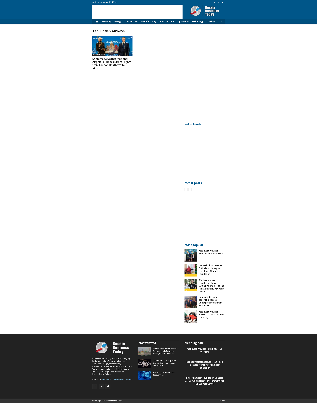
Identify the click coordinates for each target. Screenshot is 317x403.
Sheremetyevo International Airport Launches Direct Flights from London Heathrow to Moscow (111, 63)
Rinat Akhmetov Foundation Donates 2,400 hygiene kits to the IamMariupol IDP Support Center (211, 286)
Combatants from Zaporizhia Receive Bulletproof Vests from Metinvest (210, 301)
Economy (106, 21)
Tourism (211, 21)
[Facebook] (214, 2)
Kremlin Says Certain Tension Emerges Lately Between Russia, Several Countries (165, 351)
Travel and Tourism (99, 54)
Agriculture (183, 21)
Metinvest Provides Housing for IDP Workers (211, 252)
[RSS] (219, 2)
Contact (222, 401)
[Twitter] (223, 2)
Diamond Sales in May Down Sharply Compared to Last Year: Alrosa (164, 363)
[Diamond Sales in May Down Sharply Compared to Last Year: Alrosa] (144, 363)
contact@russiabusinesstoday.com (117, 379)
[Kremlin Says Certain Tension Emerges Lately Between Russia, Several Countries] (144, 351)
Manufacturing (148, 21)
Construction (131, 21)
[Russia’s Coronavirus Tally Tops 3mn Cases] (144, 375)
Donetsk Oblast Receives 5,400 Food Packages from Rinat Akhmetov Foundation (211, 269)
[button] (222, 21)
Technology (197, 21)
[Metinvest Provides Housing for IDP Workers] (191, 255)
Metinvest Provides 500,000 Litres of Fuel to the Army (211, 314)
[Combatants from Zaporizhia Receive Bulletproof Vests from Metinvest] (191, 302)
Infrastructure (167, 21)
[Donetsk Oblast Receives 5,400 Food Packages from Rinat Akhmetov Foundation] (191, 270)
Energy (117, 21)
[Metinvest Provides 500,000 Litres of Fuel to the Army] (191, 316)
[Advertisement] (205, 50)
